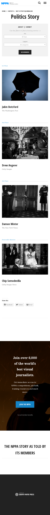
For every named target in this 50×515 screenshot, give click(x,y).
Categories (25, 41)
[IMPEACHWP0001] (25, 217)
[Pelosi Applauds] (25, 274)
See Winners (25, 52)
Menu (44, 2)
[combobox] (25, 36)
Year (25, 33)
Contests (11, 11)
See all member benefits (25, 415)
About (20, 27)
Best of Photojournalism (24, 11)
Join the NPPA (25, 404)
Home (3, 11)
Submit (29, 27)
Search (39, 2)
